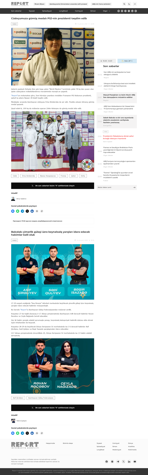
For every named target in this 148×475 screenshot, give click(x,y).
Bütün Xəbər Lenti (104, 187)
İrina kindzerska (28, 176)
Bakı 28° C (128, 61)
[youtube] (136, 11)
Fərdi (14, 24)
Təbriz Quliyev (22, 421)
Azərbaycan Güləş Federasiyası (40, 398)
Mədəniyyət (116, 450)
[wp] (17, 211)
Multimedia (132, 450)
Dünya (130, 443)
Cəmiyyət (115, 443)
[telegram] (125, 11)
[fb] (118, 11)
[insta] (122, 11)
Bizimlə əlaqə (68, 443)
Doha (83, 176)
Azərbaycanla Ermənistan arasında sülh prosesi (68, 4)
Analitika (131, 446)
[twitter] (129, 11)
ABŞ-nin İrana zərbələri (101, 4)
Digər (105, 11)
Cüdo (15, 176)
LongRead (100, 450)
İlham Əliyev (39, 4)
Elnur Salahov (21, 199)
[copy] (41, 211)
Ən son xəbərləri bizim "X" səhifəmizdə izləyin (55, 186)
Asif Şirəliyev (18, 398)
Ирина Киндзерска (48, 176)
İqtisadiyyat (101, 446)
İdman (114, 446)
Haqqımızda (50, 443)
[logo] (19, 4)
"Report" (14, 95)
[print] (37, 211)
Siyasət (99, 443)
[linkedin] (132, 11)
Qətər (73, 176)
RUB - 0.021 (107, 61)
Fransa (63, 176)
